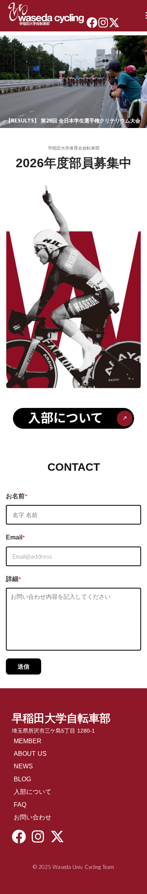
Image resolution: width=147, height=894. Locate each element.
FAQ (20, 804)
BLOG (22, 779)
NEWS (23, 766)
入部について (32, 791)
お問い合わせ (32, 817)
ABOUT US (30, 753)
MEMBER (28, 741)
